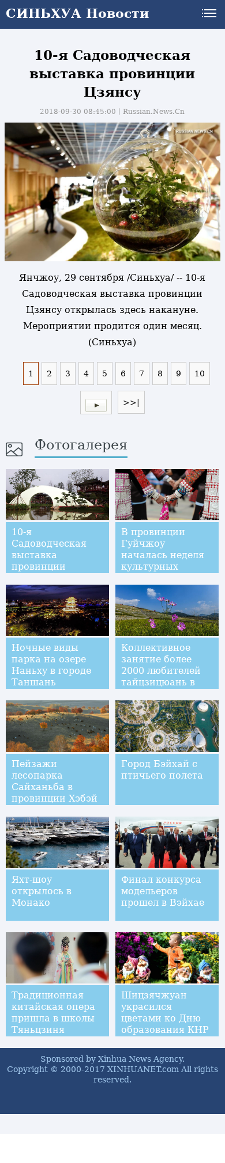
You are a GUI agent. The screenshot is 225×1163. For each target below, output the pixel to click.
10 (199, 373)
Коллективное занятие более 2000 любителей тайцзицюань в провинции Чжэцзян (161, 676)
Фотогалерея (81, 445)
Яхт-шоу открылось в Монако (42, 891)
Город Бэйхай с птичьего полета (162, 769)
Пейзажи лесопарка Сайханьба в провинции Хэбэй (54, 781)
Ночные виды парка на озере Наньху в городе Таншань (51, 665)
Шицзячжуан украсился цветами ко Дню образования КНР (165, 1012)
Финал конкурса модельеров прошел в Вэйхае (162, 891)
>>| (131, 402)
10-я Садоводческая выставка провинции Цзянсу (49, 555)
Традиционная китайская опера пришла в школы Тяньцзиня (53, 1012)
